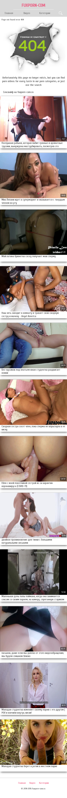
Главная (9, 13)
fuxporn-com (33, 5)
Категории (44, 13)
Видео (27, 13)
